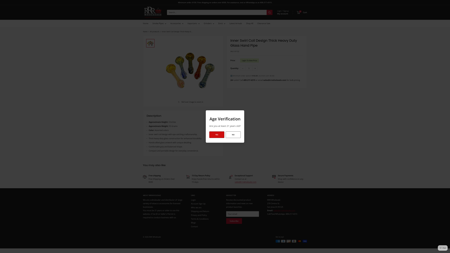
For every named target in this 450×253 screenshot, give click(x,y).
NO (233, 135)
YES (216, 135)
